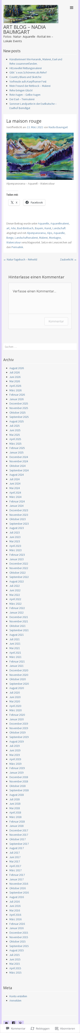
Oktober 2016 (17, 888)
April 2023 (15, 546)
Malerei (43, 237)
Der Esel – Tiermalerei (21, 99)
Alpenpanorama (36, 233)
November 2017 (18, 835)
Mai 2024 (14, 488)
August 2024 (16, 474)
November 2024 (18, 461)
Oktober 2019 (17, 732)
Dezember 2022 (18, 563)
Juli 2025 (14, 426)
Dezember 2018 (18, 777)
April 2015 (15, 968)
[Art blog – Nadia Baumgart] (30, 22)
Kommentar (56, 321)
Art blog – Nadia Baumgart (24, 29)
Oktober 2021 (17, 626)
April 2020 (15, 706)
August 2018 (16, 795)
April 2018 (15, 812)
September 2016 (19, 892)
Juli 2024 (14, 479)
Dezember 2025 (18, 403)
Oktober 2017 (17, 839)
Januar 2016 (16, 928)
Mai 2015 (14, 964)
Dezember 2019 (18, 723)
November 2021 (18, 621)
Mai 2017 (14, 861)
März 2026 (15, 390)
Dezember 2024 (18, 457)
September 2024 (19, 470)
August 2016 (16, 897)
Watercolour (13, 242)
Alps (49, 233)
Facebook (13, 1026)
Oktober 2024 (17, 466)
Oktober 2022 (17, 572)
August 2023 (16, 528)
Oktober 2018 (17, 786)
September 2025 (19, 417)
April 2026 (15, 386)
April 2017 (15, 866)
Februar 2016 (17, 924)
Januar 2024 (16, 506)
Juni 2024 (15, 483)
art (7, 228)
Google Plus (21, 1026)
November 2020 (18, 675)
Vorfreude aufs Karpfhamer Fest (27, 81)
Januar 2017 (16, 879)
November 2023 (18, 515)
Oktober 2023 (17, 519)
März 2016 (15, 919)
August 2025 (16, 421)
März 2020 (15, 710)
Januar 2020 (16, 719)
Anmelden (15, 1000)
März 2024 (15, 497)
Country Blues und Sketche (25, 77)
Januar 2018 (16, 826)
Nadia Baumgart (58, 127)
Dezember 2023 (18, 510)
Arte (13, 228)
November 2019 (18, 728)
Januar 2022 (16, 612)
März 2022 (15, 603)
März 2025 (15, 443)
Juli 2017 (14, 852)
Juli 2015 (14, 955)
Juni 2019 (15, 750)
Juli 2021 (14, 639)
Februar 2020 (17, 715)
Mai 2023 (14, 541)
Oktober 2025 (17, 412)
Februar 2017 (17, 875)
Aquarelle (43, 223)
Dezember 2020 (18, 670)
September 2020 (19, 684)
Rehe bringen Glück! (21, 90)
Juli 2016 (14, 901)
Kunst (48, 228)
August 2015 (16, 950)
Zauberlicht (68, 259)
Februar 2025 (17, 448)
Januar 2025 (16, 452)
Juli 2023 (14, 532)
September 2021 (19, 630)
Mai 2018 (14, 808)
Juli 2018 (14, 799)
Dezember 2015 (18, 932)
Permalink (17, 247)
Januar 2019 (16, 772)
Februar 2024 (17, 501)
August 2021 (16, 635)
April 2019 (15, 759)
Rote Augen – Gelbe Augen (24, 94)
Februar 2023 (17, 555)
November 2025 (18, 408)
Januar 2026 (16, 399)
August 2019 (16, 741)
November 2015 (18, 937)
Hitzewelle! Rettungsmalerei (25, 68)
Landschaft (59, 228)
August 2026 (16, 368)
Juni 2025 (15, 430)
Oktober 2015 (17, 941)
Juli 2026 (14, 372)
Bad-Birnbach (25, 228)
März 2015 (15, 972)
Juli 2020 (14, 692)
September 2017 (19, 844)
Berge (9, 237)
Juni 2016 (15, 906)
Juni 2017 (15, 857)
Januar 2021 (16, 666)
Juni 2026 (15, 377)
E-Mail (6, 1026)
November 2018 (18, 781)
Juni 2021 (15, 643)
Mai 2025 (14, 435)
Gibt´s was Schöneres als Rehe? (28, 72)
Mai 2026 (14, 381)
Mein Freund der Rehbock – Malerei (29, 86)
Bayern (39, 228)
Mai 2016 (14, 910)
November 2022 (18, 568)
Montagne (55, 237)
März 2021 (15, 657)
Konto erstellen (18, 996)
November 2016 (18, 883)
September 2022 (19, 577)
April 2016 (15, 915)
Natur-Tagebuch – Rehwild (20, 259)
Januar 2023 (16, 559)
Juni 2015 (15, 959)
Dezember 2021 (18, 617)
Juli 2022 (14, 586)
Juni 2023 (15, 537)
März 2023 (15, 550)
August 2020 (16, 688)
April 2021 (15, 652)
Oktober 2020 (17, 679)
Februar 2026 (17, 394)
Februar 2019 (17, 768)
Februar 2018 (17, 821)
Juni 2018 (15, 803)
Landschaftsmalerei (26, 237)
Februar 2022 (17, 608)
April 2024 (15, 492)
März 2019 (15, 764)
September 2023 (19, 523)
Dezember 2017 (18, 830)
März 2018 (15, 817)
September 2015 (19, 946)
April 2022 (15, 599)
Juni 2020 (15, 697)
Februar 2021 (17, 661)
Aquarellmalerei (59, 223)
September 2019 (19, 737)
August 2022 (16, 581)
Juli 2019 (14, 746)
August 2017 (16, 848)
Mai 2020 (14, 701)
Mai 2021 (14, 648)
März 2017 (15, 870)
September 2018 (19, 790)
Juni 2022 (15, 590)
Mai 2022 (14, 595)
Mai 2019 (14, 755)
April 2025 (15, 439)
